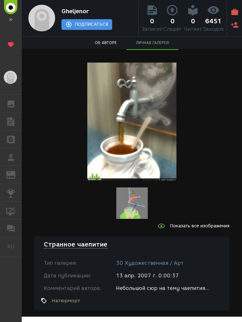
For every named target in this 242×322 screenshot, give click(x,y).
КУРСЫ (11, 210)
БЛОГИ (11, 139)
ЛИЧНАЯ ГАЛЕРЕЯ (152, 42)
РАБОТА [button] (11, 157)
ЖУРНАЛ (15, 174)
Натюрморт (66, 300)
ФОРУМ (11, 228)
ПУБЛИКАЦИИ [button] (11, 121)
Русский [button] (14, 246)
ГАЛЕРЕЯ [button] (11, 103)
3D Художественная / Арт (150, 263)
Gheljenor (75, 11)
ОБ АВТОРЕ (106, 42)
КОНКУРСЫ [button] (11, 193)
